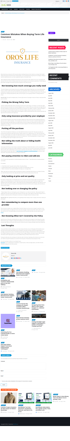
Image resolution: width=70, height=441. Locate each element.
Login (11, 9)
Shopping (50, 176)
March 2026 (50, 105)
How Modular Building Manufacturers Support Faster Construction (23, 273)
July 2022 (50, 145)
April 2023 (50, 130)
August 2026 (50, 93)
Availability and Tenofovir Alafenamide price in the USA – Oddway (7, 282)
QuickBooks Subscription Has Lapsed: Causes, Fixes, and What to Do (43, 408)
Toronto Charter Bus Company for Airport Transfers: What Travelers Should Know (22, 306)
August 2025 (50, 120)
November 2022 (51, 140)
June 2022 (50, 147)
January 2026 (50, 110)
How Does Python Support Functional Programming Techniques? (6, 347)
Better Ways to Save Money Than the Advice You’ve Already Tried (61, 398)
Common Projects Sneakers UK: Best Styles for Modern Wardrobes (8, 408)
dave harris (36, 311)
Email (2, 376)
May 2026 (50, 100)
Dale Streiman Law (37, 328)
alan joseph (20, 321)
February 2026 (51, 108)
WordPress (15, 424)
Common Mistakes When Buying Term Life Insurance (14, 13)
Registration (5, 9)
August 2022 (50, 142)
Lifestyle (50, 168)
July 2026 (50, 95)
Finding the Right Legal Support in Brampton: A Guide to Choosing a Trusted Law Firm (38, 324)
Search (51, 33)
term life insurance (5, 247)
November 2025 (51, 115)
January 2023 (50, 135)
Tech (49, 178)
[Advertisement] (35, 22)
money (2, 212)
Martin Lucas (22, 413)
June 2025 (50, 123)
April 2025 (50, 125)
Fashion (28, 9)
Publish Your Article (36, 9)
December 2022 (51, 137)
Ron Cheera (5, 412)
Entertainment (51, 163)
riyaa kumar (5, 351)
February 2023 (51, 133)
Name (2, 370)
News (49, 171)
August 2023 (50, 128)
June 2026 (50, 98)
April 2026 (50, 103)
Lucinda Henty (5, 337)
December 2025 (51, 113)
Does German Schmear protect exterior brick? (22, 318)
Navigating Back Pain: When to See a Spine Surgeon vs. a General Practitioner (38, 307)
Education (22, 9)
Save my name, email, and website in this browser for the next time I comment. (17, 381)
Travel (49, 181)
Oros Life (4, 39)
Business (16, 9)
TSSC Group (20, 277)
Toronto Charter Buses (22, 310)
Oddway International (7, 286)
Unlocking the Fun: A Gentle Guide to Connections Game (8, 333)
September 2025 (51, 118)
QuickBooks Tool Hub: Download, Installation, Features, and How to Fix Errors (25, 409)
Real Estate (50, 173)
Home (3, 13)
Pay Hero (56, 401)
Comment (3, 361)
